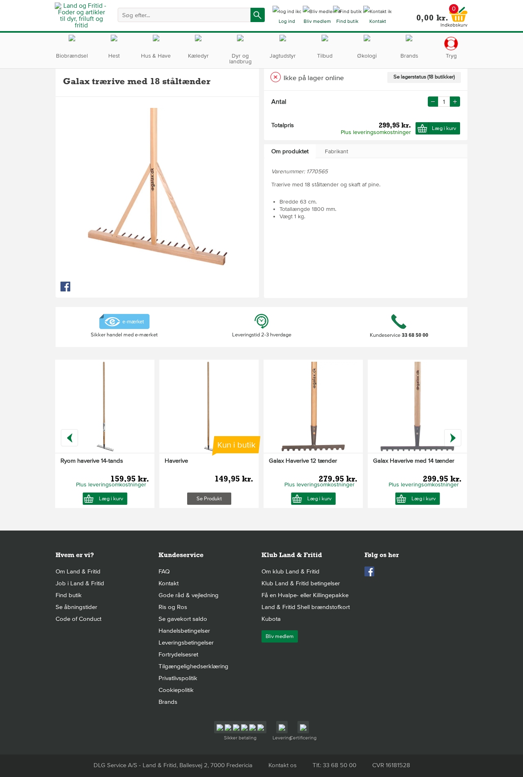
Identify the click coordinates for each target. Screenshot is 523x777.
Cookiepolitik (176, 690)
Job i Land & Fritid (80, 583)
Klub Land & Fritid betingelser (301, 583)
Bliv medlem (280, 636)
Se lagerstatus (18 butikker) (424, 77)
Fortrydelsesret (178, 654)
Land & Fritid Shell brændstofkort (306, 607)
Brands (168, 701)
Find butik (69, 595)
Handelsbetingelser (184, 630)
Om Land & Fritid (78, 571)
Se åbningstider (76, 607)
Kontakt (169, 583)
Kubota (271, 618)
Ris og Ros (173, 607)
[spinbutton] (444, 101)
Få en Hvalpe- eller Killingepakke (305, 595)
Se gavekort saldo (183, 618)
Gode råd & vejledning (189, 595)
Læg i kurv (444, 128)
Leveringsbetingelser (186, 642)
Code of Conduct (78, 618)
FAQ (164, 571)
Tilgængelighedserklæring (193, 666)
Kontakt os (282, 765)
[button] (455, 101)
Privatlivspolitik (178, 678)
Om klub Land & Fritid (291, 571)
